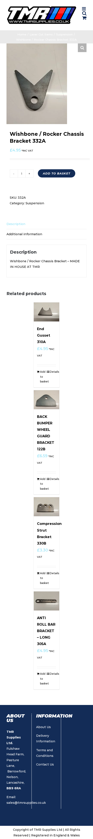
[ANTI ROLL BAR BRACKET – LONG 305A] (46, 600)
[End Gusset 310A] (46, 311)
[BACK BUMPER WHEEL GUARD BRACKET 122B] (46, 399)
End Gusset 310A (43, 335)
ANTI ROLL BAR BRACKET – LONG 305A (46, 631)
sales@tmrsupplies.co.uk (26, 803)
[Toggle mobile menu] (84, 8)
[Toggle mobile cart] (84, 18)
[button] (82, 47)
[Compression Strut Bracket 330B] (46, 506)
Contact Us (45, 764)
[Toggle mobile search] (84, 13)
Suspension (35, 203)
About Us (43, 727)
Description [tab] (15, 224)
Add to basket (56, 173)
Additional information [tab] (24, 234)
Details (53, 371)
